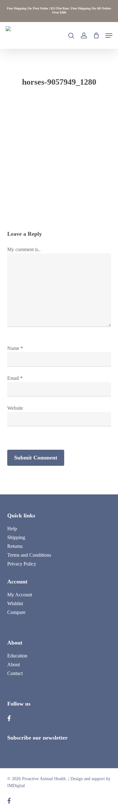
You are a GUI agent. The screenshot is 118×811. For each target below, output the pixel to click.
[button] (108, 35)
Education (17, 655)
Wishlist (15, 603)
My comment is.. (24, 249)
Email (15, 378)
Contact (15, 673)
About (13, 664)
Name (15, 348)
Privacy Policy (21, 563)
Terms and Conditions (29, 555)
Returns (15, 546)
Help (12, 528)
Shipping (16, 537)
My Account (19, 594)
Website (15, 408)
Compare (16, 612)
